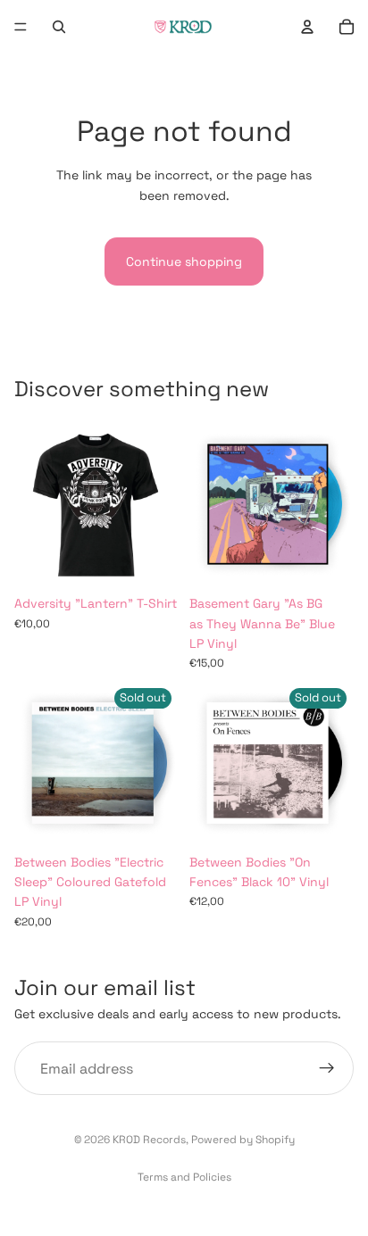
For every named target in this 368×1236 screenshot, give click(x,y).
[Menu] (20, 26)
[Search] (59, 26)
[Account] (307, 26)
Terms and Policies (184, 1177)
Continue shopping (184, 261)
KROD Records (149, 1139)
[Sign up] (327, 1068)
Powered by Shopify (243, 1139)
